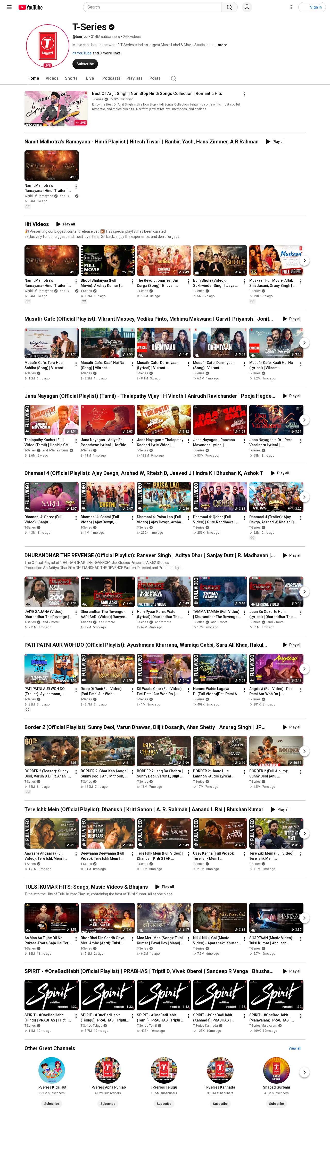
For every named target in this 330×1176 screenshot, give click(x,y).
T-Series (97, 99)
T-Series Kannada (205, 1025)
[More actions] (244, 94)
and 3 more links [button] (107, 53)
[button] (47, 46)
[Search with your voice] (247, 7)
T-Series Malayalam (263, 1025)
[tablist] (165, 78)
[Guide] (9, 7)
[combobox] (153, 7)
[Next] (304, 260)
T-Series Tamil (147, 1025)
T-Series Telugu (91, 1025)
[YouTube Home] (30, 7)
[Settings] (291, 7)
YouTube (84, 53)
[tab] (33, 78)
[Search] (229, 7)
